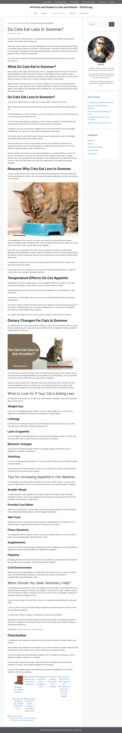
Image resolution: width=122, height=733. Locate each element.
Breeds (43, 13)
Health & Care (84, 13)
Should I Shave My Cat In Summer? (29, 629)
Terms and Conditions (88, 2)
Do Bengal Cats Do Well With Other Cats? (18, 705)
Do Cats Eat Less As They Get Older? (22, 720)
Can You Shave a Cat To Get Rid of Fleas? (23, 718)
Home (35, 13)
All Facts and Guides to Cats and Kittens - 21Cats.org (61, 7)
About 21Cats (47, 2)
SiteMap (112, 2)
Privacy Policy (74, 2)
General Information (59, 13)
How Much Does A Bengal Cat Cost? (41, 683)
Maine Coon (92, 154)
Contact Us (102, 2)
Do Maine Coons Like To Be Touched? (52, 683)
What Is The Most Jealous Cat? (100, 123)
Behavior (72, 13)
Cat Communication (61, 2)
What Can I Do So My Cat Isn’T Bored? (64, 692)
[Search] (111, 24)
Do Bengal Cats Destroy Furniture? (101, 102)
